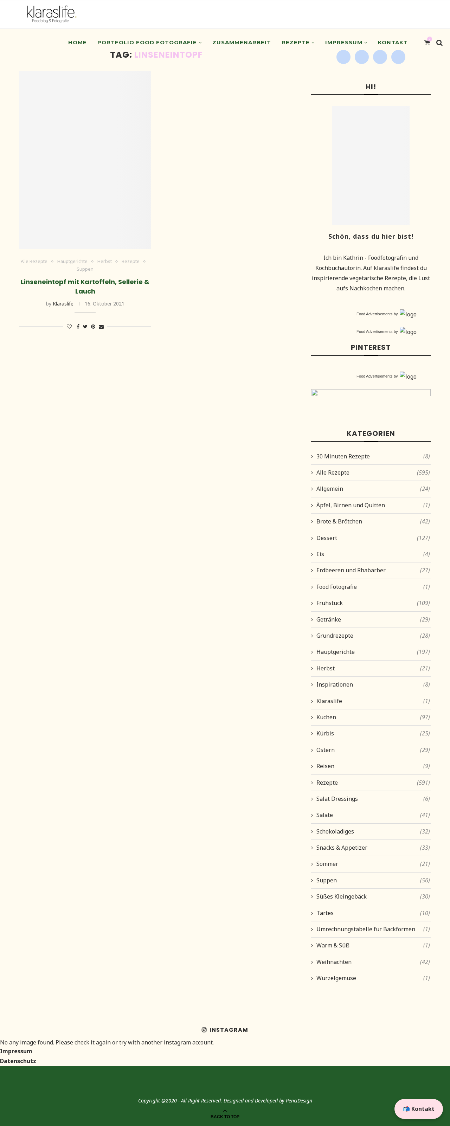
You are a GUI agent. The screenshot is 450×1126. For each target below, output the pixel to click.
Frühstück (373, 603)
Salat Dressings (373, 799)
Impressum (343, 42)
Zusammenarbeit (241, 42)
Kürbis (373, 733)
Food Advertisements (374, 314)
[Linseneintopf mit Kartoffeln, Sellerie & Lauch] (85, 160)
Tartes (373, 913)
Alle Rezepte (34, 261)
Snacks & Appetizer (373, 847)
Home (77, 42)
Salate (373, 815)
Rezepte (296, 42)
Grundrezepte (373, 635)
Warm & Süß (373, 945)
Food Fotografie (373, 587)
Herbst (104, 261)
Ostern (373, 750)
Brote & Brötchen (373, 521)
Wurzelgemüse (373, 978)
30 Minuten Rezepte (373, 456)
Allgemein (373, 489)
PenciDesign (299, 1100)
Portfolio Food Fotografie (147, 42)
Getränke (373, 619)
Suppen (85, 269)
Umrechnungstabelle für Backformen (373, 929)
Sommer (373, 864)
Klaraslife (63, 303)
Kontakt (393, 42)
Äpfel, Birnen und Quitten (373, 505)
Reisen (373, 766)
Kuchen (373, 717)
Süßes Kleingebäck (373, 896)
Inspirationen (373, 684)
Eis (373, 554)
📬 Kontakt (419, 1109)
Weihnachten (373, 962)
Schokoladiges (373, 831)
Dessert (373, 538)
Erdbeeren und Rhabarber (373, 570)
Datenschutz (18, 1061)
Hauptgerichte (72, 261)
